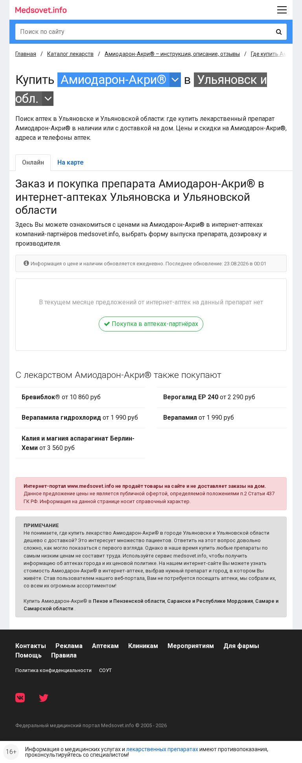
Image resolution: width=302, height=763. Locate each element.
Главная (25, 54)
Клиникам (143, 646)
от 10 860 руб (61, 397)
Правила (64, 655)
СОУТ (105, 670)
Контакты (30, 646)
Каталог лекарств (70, 54)
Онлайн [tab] (33, 162)
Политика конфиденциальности (53, 670)
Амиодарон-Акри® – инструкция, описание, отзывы (172, 54)
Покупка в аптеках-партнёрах (154, 324)
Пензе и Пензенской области (129, 601)
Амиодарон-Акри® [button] (113, 79)
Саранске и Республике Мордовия (210, 601)
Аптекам (105, 646)
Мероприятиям (191, 646)
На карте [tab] (70, 162)
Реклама (69, 646)
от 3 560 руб (78, 443)
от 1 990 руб (80, 417)
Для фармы (241, 646)
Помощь (28, 655)
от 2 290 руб (209, 397)
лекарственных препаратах (162, 749)
